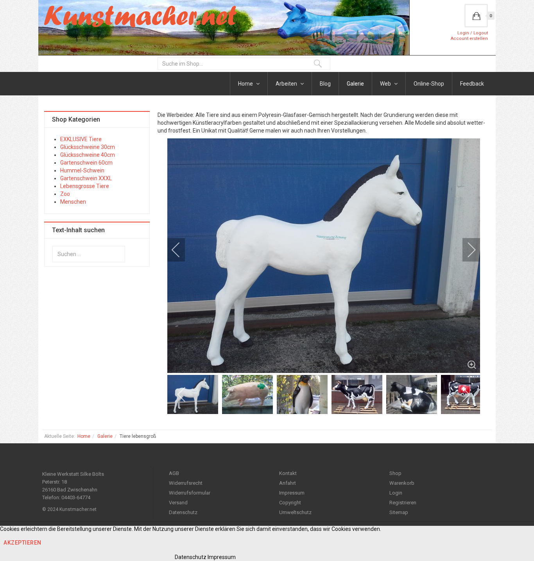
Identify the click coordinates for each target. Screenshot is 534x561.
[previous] (181, 249)
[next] (466, 249)
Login (395, 493)
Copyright (290, 502)
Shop (395, 473)
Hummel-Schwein (82, 170)
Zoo (65, 194)
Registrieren (402, 502)
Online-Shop (429, 84)
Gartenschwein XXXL (86, 178)
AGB (174, 473)
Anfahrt (287, 483)
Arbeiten (287, 84)
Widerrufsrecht (185, 483)
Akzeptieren (22, 542)
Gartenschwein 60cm (86, 163)
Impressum (292, 493)
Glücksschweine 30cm (87, 147)
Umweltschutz (295, 512)
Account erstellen (469, 38)
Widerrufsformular (189, 493)
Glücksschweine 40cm (87, 155)
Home (246, 84)
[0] (476, 15)
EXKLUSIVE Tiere (81, 139)
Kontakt (288, 473)
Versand (178, 502)
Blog (325, 84)
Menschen (73, 202)
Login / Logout (472, 33)
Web (386, 84)
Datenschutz (183, 512)
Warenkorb (401, 483)
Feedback (472, 84)
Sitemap (398, 512)
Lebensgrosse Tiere (84, 186)
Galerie (355, 84)
